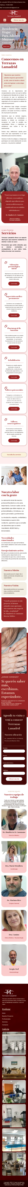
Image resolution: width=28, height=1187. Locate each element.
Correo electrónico (8, 763)
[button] (5, 20)
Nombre (5, 748)
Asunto (5, 755)
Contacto (5, 1025)
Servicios (5, 1022)
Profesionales (6, 1019)
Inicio (3, 1013)
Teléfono (5, 770)
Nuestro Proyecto (7, 1016)
